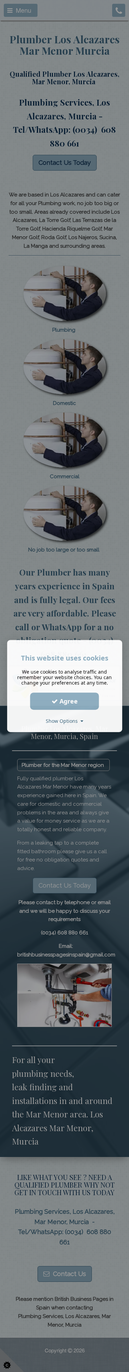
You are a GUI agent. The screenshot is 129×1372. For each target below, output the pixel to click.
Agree (68, 701)
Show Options (63, 721)
